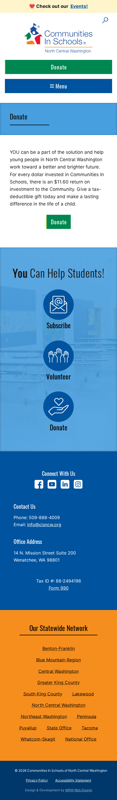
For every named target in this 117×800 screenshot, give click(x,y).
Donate (59, 67)
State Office (59, 728)
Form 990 (59, 588)
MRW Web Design (78, 790)
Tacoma (90, 728)
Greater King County (58, 682)
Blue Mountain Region (58, 660)
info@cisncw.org (44, 524)
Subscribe (59, 325)
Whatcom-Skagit (38, 739)
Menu (61, 86)
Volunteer (58, 376)
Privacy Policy (37, 780)
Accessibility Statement (73, 780)
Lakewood (83, 694)
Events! (79, 6)
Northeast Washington (44, 716)
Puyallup (28, 728)
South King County (42, 694)
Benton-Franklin (58, 648)
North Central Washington (58, 705)
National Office (80, 739)
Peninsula (86, 716)
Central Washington (58, 671)
